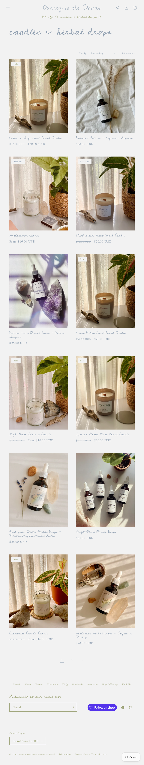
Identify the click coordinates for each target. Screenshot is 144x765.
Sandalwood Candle (24, 236)
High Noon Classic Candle (30, 434)
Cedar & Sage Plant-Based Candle (35, 138)
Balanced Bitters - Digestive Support (104, 138)
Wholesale (77, 684)
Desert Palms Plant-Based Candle (101, 333)
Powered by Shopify (47, 754)
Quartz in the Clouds (27, 754)
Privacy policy (81, 753)
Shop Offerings (110, 684)
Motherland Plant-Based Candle (100, 236)
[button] (8, 8)
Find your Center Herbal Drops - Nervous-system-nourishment (35, 534)
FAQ (65, 684)
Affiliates (92, 684)
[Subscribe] (72, 707)
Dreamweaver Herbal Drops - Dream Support (36, 335)
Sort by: (83, 53)
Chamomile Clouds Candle (28, 634)
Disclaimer (52, 684)
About (27, 684)
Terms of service (99, 753)
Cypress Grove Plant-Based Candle (102, 434)
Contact (39, 684)
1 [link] (62, 660)
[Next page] (82, 660)
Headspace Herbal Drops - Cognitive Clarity (104, 636)
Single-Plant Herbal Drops (96, 532)
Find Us (126, 684)
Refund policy (65, 753)
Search (16, 684)
